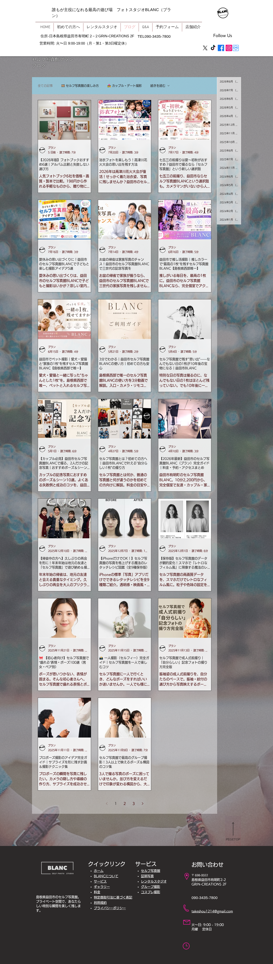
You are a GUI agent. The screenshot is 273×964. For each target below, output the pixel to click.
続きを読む (157, 85)
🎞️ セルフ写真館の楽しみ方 (80, 85)
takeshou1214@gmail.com (212, 911)
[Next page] (142, 803)
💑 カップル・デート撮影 (124, 85)
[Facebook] (221, 48)
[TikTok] (213, 48)
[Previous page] (106, 803)
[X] (205, 48)
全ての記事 (45, 85)
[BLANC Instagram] (229, 48)
